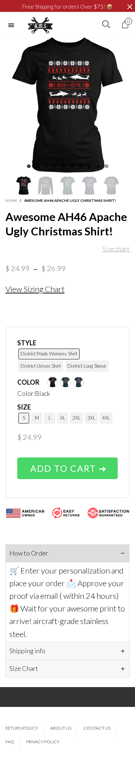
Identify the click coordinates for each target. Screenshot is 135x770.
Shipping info (27, 651)
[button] (9, 185)
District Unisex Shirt (41, 366)
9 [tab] (98, 166)
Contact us (97, 728)
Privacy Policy (42, 741)
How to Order (28, 553)
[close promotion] (129, 7)
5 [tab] (63, 166)
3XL (91, 418)
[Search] (106, 24)
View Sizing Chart (34, 289)
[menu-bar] (13, 25)
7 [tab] (80, 166)
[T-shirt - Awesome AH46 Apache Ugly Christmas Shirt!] (67, 105)
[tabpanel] (67, 105)
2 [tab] (37, 166)
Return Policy (21, 728)
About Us (60, 728)
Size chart (116, 249)
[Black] (52, 382)
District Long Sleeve (86, 366)
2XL (76, 418)
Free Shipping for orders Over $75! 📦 (67, 6)
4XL (106, 418)
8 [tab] (89, 166)
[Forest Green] (65, 382)
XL (63, 418)
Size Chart (23, 668)
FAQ (9, 741)
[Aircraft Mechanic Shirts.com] (40, 25)
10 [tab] (106, 166)
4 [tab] (55, 166)
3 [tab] (46, 166)
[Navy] (78, 382)
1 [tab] (29, 166)
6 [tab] (72, 166)
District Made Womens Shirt (49, 354)
